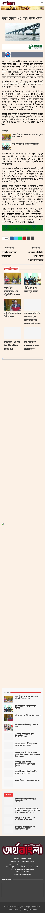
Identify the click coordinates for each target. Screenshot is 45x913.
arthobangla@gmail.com (22, 874)
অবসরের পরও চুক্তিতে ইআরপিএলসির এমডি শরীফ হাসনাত (25, 764)
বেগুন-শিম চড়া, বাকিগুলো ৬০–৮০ (28, 780)
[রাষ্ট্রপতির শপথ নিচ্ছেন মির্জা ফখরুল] (12, 305)
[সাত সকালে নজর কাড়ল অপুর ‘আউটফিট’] (8, 801)
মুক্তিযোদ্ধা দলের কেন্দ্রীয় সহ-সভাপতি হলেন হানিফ (25, 828)
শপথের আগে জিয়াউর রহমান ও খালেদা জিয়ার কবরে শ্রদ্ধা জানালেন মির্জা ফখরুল (27, 754)
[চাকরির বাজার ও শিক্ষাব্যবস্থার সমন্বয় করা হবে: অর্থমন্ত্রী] (8, 745)
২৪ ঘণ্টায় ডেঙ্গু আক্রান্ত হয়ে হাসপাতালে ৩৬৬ (24, 735)
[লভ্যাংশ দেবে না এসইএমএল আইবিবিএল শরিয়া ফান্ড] (8, 820)
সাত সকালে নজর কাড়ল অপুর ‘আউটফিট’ (25, 800)
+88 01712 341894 (22, 872)
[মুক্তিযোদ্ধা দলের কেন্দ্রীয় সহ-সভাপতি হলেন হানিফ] (8, 829)
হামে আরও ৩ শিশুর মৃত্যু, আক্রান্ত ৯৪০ (26, 725)
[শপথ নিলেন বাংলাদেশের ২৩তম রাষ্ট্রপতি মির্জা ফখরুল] (6, 137)
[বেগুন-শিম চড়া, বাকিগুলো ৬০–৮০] (8, 783)
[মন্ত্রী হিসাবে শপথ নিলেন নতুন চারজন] (6, 146)
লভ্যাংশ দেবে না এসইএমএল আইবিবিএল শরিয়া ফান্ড (25, 818)
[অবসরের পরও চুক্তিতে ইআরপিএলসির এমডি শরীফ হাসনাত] (8, 764)
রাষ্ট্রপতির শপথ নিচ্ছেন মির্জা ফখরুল (28, 715)
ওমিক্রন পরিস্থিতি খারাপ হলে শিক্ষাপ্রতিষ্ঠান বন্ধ (35, 256)
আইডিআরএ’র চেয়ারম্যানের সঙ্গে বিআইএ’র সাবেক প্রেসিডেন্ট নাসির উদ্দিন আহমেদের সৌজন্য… (27, 810)
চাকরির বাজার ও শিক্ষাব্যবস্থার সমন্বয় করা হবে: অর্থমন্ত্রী (26, 744)
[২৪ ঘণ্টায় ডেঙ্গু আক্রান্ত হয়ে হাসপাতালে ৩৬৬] (8, 736)
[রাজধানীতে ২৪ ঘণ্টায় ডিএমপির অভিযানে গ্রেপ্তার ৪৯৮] (12, 333)
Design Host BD (30, 909)
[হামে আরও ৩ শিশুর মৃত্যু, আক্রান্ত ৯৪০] (8, 727)
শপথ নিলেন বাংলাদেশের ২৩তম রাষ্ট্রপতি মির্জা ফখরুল (27, 135)
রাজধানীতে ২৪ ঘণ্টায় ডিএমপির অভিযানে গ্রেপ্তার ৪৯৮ (26, 772)
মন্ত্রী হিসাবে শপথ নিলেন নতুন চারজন (25, 144)
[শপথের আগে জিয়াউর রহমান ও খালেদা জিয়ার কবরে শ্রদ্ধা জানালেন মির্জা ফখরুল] (32, 305)
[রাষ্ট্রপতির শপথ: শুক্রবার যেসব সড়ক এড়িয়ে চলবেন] (32, 333)
